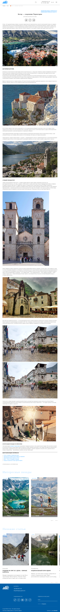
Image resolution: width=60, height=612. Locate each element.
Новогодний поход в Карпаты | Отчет (11, 457)
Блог (8, 5)
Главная (4, 5)
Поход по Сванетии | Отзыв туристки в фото (13, 460)
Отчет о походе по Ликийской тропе (11, 455)
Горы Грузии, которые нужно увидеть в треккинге (14, 456)
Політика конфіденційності (8, 610)
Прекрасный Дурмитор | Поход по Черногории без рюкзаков (49, 11)
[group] (16, 497)
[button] (26, 20)
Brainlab (55, 610)
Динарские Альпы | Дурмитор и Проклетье (49, 10)
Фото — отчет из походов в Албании (11, 459)
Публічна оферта (18, 610)
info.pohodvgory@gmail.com (19, 590)
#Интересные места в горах (30, 16)
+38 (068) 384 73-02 (18, 588)
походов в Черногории (15, 446)
